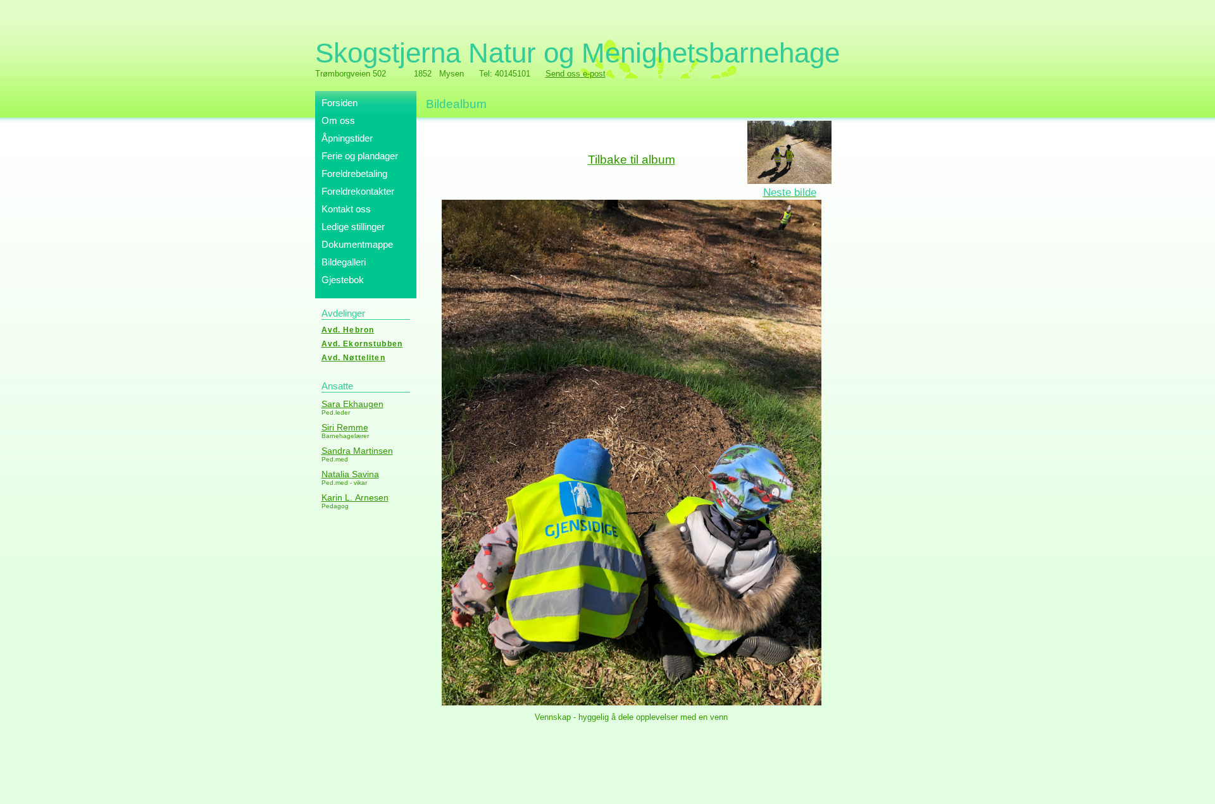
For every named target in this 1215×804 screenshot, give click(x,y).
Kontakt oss (346, 209)
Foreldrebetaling (354, 173)
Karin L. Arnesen (355, 497)
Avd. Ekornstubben (362, 344)
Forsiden (339, 102)
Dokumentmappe (357, 244)
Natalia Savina (350, 474)
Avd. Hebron (348, 330)
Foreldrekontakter (357, 191)
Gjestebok (342, 279)
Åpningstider (347, 138)
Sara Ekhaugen (352, 404)
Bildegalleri (343, 262)
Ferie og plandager (359, 155)
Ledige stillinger (353, 226)
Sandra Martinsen (357, 451)
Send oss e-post (575, 73)
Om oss (338, 120)
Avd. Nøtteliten (353, 358)
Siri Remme (344, 427)
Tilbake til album (631, 159)
